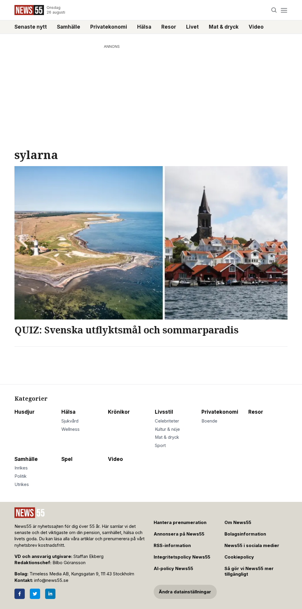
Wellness (70, 429)
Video (256, 27)
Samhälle (68, 27)
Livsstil (164, 412)
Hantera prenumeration (180, 522)
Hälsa (144, 27)
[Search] (274, 10)
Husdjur (24, 412)
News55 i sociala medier (251, 545)
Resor (168, 27)
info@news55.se (51, 580)
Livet (192, 27)
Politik (20, 476)
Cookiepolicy (239, 557)
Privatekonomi (108, 27)
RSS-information (172, 545)
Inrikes (21, 468)
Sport (160, 445)
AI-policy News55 (173, 568)
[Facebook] (19, 594)
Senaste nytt (30, 27)
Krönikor (119, 412)
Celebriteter (167, 421)
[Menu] (284, 10)
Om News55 (237, 522)
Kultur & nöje (167, 429)
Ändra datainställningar (185, 592)
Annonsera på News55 (179, 534)
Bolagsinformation (245, 534)
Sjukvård (69, 421)
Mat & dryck (224, 27)
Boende (209, 421)
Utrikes (21, 484)
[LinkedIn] (50, 594)
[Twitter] (35, 594)
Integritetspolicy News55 (182, 557)
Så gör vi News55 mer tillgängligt (249, 571)
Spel (67, 459)
